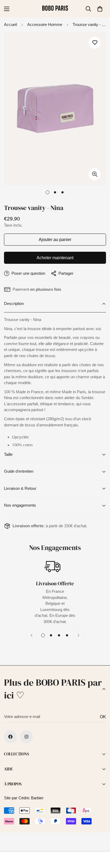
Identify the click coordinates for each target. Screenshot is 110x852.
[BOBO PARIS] (55, 9)
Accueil (10, 24)
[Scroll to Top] (100, 823)
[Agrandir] (95, 174)
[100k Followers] (26, 736)
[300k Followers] (10, 736)
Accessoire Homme (44, 24)
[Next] (78, 635)
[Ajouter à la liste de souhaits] (95, 43)
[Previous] (31, 635)
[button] (100, 9)
